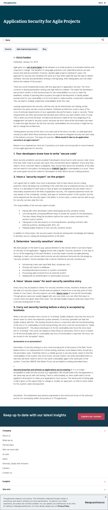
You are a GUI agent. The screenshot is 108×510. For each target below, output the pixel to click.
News (5, 459)
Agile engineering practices (27, 49)
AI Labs (6, 454)
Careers (6, 468)
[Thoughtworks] (10, 3)
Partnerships (8, 445)
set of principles (34, 67)
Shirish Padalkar (23, 57)
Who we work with (11, 449)
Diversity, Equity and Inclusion (15, 463)
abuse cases (62, 293)
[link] (91, 416)
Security (8, 49)
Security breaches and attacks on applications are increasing (42, 370)
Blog (44, 49)
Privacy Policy (63, 506)
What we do (8, 440)
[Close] (105, 497)
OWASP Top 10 (59, 168)
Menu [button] (101, 3)
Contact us (7, 473)
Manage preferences (95, 502)
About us (6, 436)
